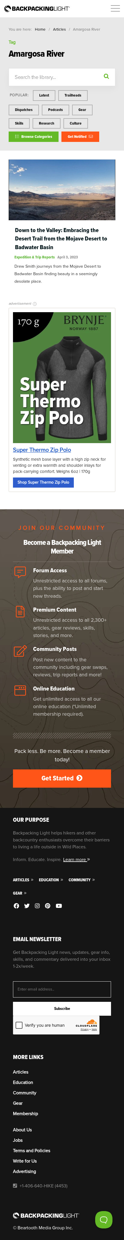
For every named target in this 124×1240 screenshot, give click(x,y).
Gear (82, 109)
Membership (25, 1114)
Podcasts (55, 109)
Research (46, 123)
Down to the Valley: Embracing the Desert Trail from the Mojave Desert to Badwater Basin (61, 239)
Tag (12, 42)
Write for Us (25, 1161)
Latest (44, 95)
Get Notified (77, 136)
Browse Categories (36, 136)
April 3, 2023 (67, 257)
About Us (22, 1130)
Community (80, 880)
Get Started (58, 778)
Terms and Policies (31, 1151)
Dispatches (24, 109)
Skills (19, 123)
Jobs (17, 1140)
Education (49, 880)
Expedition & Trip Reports (34, 257)
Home (40, 29)
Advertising (24, 1171)
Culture (76, 123)
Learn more (75, 860)
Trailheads (73, 95)
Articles (59, 29)
